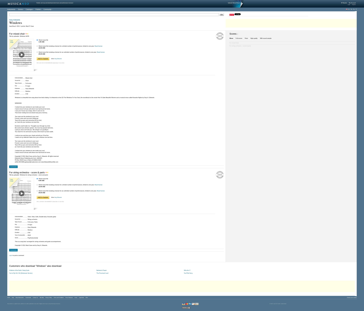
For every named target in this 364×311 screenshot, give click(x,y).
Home (8, 297)
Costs (76, 297)
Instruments (11, 9)
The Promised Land (102, 273)
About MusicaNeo (20, 297)
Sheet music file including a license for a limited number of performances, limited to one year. (66, 46)
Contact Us (35, 297)
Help (13, 297)
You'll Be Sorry (188, 273)
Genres (20, 9)
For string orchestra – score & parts (240, 46)
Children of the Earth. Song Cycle (19, 270)
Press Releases (69, 297)
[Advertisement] (291, 23)
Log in (10, 255)
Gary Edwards (58, 58)
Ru (354, 9)
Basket (345, 3)
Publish (38, 9)
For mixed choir (234, 43)
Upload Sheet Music (234, 3)
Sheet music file (43, 40)
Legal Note (81, 297)
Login (349, 4)
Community (47, 9)
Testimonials (28, 297)
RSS (87, 297)
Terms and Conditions (59, 297)
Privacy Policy (48, 297)
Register (354, 4)
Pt (356, 9)
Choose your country (352, 297)
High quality (253, 38)
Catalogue (29, 9)
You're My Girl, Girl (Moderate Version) (20, 273)
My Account (352, 3)
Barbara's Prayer (101, 270)
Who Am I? (187, 270)
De (351, 9)
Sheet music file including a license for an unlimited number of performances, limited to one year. (67, 52)
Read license (98, 46)
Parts (246, 38)
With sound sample (265, 38)
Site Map (42, 297)
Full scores (239, 38)
